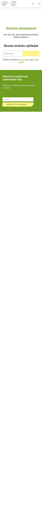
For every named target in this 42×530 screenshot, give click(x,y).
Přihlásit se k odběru (16, 104)
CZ (33, 4)
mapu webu (24, 60)
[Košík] (25, 4)
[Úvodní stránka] (4, 3)
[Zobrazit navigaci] (39, 3)
